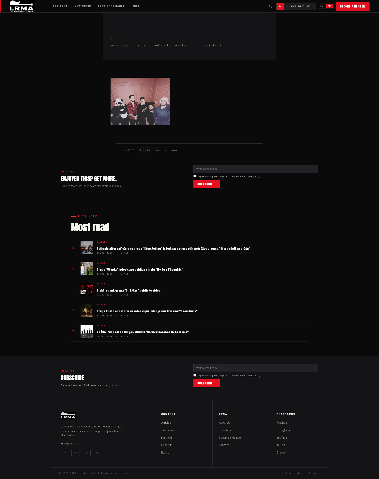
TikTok (281, 445)
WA (148, 150)
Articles (60, 6)
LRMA (135, 6)
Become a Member (352, 6)
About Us (224, 422)
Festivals (167, 437)
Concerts (167, 445)
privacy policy (253, 176)
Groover (282, 452)
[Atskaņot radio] (280, 6)
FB (140, 150)
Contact (224, 445)
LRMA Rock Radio (111, 6)
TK (97, 453)
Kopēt (175, 150)
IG (75, 453)
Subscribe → (206, 184)
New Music (82, 6)
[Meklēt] (270, 6)
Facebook (282, 422)
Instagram (283, 430)
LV (322, 6)
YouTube (282, 437)
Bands (165, 452)
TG (157, 150)
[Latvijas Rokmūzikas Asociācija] (25, 6)
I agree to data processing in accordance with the (229, 176)
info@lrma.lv (69, 443)
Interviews (168, 430)
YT (86, 453)
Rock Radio (225, 430)
